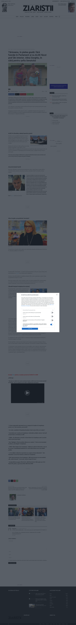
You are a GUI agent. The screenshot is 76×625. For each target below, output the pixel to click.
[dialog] (38, 312)
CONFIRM (30, 328)
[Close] (57, 295)
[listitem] (38, 310)
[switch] (51, 312)
